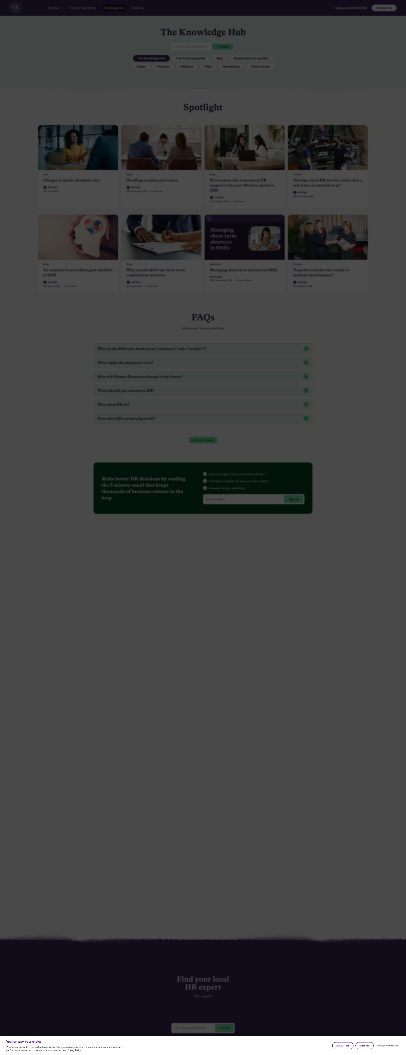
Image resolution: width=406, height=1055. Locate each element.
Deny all (365, 1045)
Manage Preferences (387, 1045)
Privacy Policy (74, 1050)
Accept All (342, 1045)
